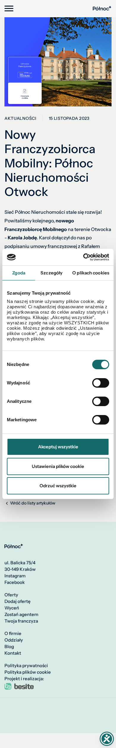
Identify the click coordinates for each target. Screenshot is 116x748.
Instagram (15, 576)
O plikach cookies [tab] (90, 273)
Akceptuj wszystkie (58, 447)
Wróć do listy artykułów (32, 503)
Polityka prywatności (26, 665)
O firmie (12, 633)
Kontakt (12, 653)
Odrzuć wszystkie (58, 485)
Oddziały (13, 640)
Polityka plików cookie (27, 672)
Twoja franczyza (21, 621)
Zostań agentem (21, 614)
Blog (9, 646)
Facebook (14, 582)
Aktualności (20, 118)
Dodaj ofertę (17, 601)
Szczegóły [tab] (51, 273)
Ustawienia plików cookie (58, 466)
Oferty (11, 595)
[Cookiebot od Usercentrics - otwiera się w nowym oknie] (83, 257)
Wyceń (11, 608)
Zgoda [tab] (18, 273)
